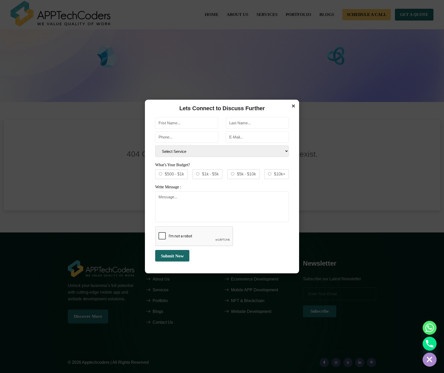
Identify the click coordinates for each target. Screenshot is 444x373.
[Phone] (430, 344)
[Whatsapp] (430, 328)
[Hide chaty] (430, 360)
